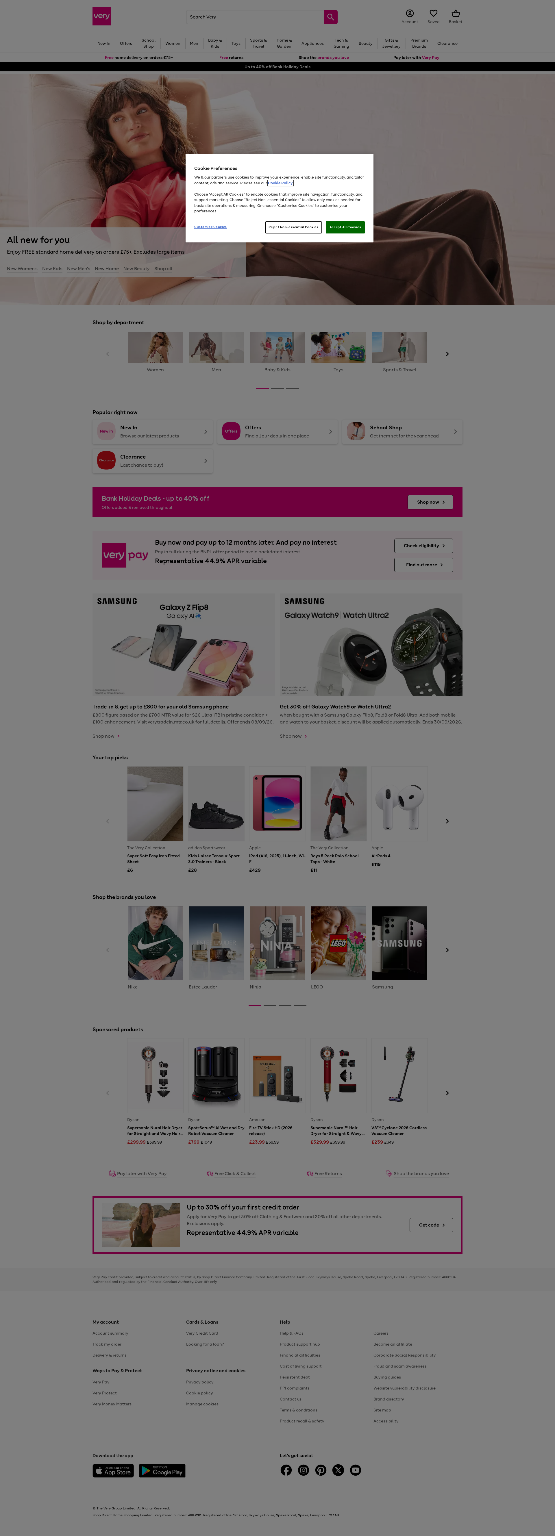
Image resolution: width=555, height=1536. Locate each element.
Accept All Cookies (345, 227)
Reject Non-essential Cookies (294, 227)
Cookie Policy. (280, 183)
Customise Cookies (210, 227)
